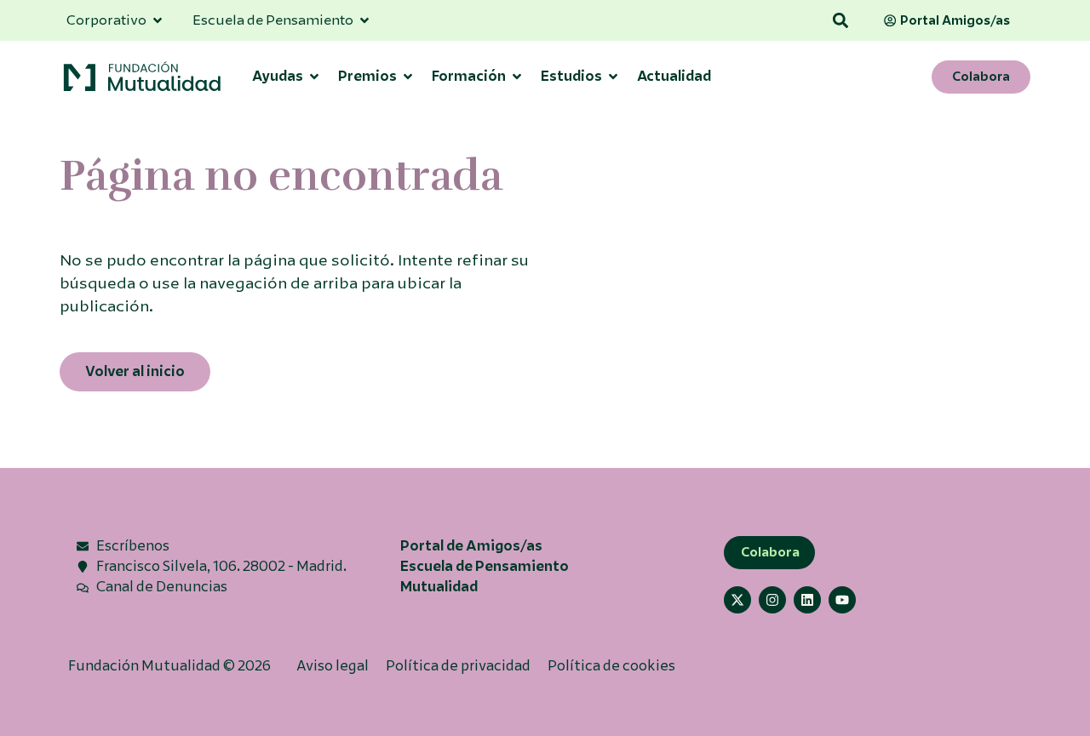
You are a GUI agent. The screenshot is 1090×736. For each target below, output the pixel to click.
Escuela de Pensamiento (484, 566)
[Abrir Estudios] (613, 76)
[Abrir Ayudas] (314, 76)
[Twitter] (737, 599)
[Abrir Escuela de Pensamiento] (364, 20)
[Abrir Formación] (517, 76)
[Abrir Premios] (408, 76)
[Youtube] (842, 599)
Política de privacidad (458, 666)
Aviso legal (332, 666)
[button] (841, 21)
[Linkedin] (807, 599)
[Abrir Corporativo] (157, 20)
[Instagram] (772, 599)
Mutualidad (439, 587)
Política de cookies (611, 666)
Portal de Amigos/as (471, 546)
